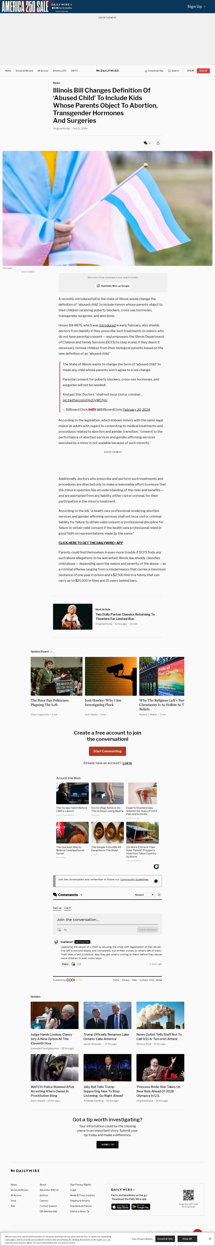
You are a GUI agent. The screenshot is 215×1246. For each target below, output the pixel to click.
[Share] (158, 143)
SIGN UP (203, 71)
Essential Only (165, 1238)
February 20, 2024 (136, 409)
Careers (44, 1200)
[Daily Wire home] (107, 70)
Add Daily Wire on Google (115, 286)
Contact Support (48, 1206)
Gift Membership (48, 1211)
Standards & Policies (81, 1206)
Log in (127, 763)
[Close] (210, 1238)
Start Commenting (107, 751)
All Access (43, 70)
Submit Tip (108, 1144)
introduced (107, 325)
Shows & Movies (24, 70)
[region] (107, 1239)
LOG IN (190, 70)
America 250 (59, 70)
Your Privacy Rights (80, 1184)
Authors (44, 1195)
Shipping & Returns (80, 1200)
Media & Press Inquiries (82, 1195)
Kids (13, 1206)
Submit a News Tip (79, 1211)
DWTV (74, 70)
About (43, 1184)
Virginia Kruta (61, 128)
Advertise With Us (49, 1190)
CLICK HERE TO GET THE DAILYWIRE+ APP (91, 543)
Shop (13, 1200)
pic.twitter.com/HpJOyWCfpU (85, 400)
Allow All (187, 1238)
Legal (73, 1190)
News (8, 70)
